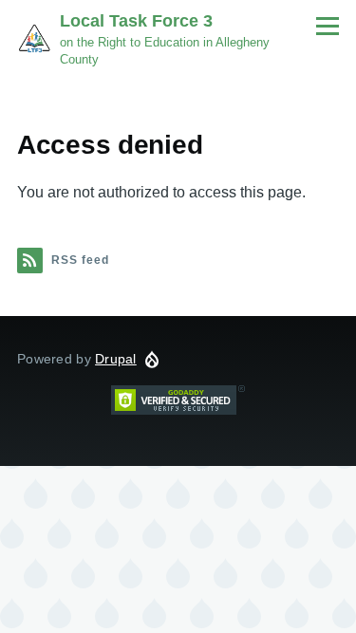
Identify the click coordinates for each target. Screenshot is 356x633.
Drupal (116, 358)
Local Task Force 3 (136, 20)
